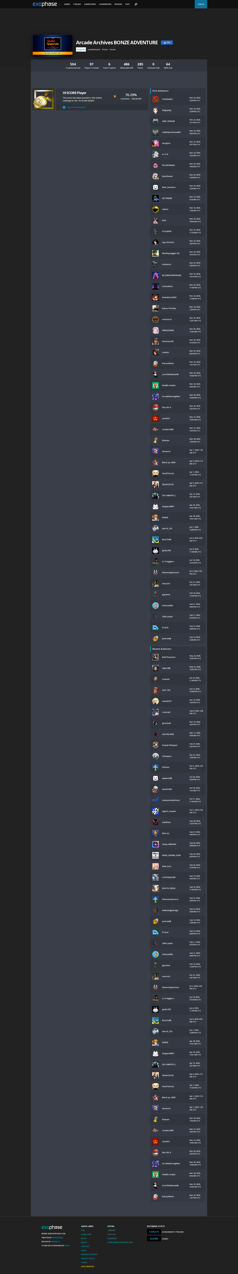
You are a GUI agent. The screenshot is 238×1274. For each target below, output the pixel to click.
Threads (111, 1230)
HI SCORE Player (74, 92)
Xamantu (55, 1241)
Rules (84, 1238)
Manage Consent (89, 1254)
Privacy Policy (88, 1258)
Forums (77, 4)
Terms (84, 1262)
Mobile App (86, 1234)
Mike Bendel (57, 1237)
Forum (112, 49)
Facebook (112, 1238)
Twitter (111, 1234)
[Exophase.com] (46, 4)
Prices (105, 49)
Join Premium (87, 1266)
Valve (67, 1245)
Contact (85, 1246)
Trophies (81, 49)
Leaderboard (105, 4)
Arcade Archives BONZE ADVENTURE (117, 42)
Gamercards (90, 4)
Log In (201, 4)
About (84, 1242)
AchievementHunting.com (120, 1242)
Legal (83, 1250)
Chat (127, 4)
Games (67, 4)
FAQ (83, 1230)
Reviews (118, 4)
